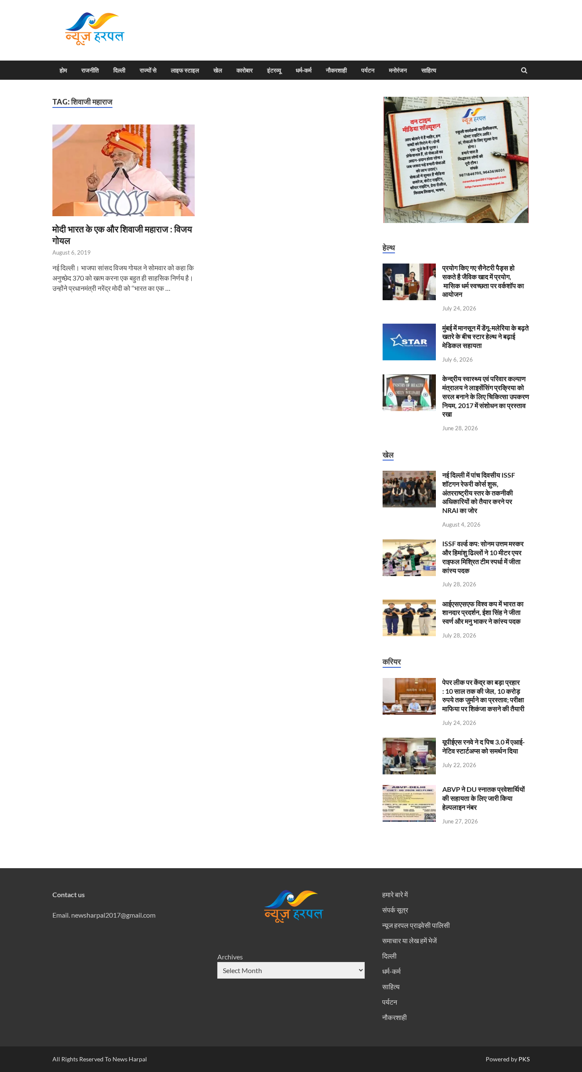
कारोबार (244, 70)
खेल (217, 70)
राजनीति (90, 70)
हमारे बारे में (395, 894)
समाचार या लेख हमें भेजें (409, 940)
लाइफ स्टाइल (185, 70)
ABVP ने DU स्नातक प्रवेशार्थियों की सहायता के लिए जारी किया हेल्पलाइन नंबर (483, 798)
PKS (523, 1059)
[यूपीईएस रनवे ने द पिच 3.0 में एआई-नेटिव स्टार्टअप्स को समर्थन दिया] (409, 743)
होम (63, 70)
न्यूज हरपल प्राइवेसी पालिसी (416, 925)
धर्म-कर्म (303, 70)
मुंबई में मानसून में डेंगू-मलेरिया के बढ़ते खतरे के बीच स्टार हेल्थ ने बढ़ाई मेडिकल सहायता (485, 337)
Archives (230, 957)
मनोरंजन (398, 70)
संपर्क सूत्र (395, 910)
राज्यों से (148, 70)
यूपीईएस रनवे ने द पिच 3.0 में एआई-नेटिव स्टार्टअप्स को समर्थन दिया (483, 746)
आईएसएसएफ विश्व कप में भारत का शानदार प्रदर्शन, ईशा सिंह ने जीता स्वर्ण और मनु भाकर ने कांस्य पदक (483, 613)
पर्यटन (368, 70)
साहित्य (428, 70)
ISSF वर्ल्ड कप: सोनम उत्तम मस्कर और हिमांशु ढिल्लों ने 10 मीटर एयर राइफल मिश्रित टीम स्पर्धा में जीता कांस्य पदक (483, 556)
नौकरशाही (336, 70)
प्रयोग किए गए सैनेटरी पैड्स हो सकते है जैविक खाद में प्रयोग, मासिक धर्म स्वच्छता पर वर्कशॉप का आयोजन (483, 281)
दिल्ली (119, 70)
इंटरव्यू (274, 70)
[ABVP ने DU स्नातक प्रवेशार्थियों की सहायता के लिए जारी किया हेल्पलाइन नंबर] (409, 790)
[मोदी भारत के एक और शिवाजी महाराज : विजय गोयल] (126, 174)
